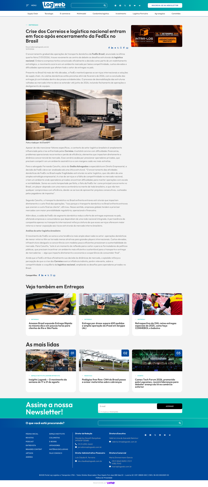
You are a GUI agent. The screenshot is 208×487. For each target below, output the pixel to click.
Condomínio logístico (101, 13)
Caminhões (176, 13)
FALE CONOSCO (55, 453)
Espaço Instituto (57, 434)
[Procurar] (104, 5)
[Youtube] (134, 5)
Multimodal (81, 13)
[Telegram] (139, 5)
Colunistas (54, 438)
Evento (140, 376)
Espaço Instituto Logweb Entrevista (45, 376)
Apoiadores (54, 445)
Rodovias (88, 376)
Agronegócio (160, 13)
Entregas (33, 25)
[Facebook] (120, 5)
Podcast (30, 441)
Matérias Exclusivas (58, 449)
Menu (33, 5)
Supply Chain (33, 13)
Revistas (30, 438)
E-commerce (65, 13)
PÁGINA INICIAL (32, 434)
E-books (53, 441)
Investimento (121, 13)
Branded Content (34, 449)
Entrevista (31, 445)
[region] (31, 468)
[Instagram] (115, 5)
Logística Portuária (140, 13)
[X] (125, 5)
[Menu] (27, 5)
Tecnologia (49, 13)
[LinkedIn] (129, 5)
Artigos (29, 453)
